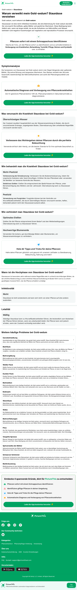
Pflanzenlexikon (7, 544)
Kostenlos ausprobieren (66, 3)
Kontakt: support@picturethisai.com (18, 560)
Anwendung (38, 544)
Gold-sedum (7, 10)
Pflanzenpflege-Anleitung (23, 544)
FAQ (3, 560)
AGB (20, 552)
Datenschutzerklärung (9, 552)
